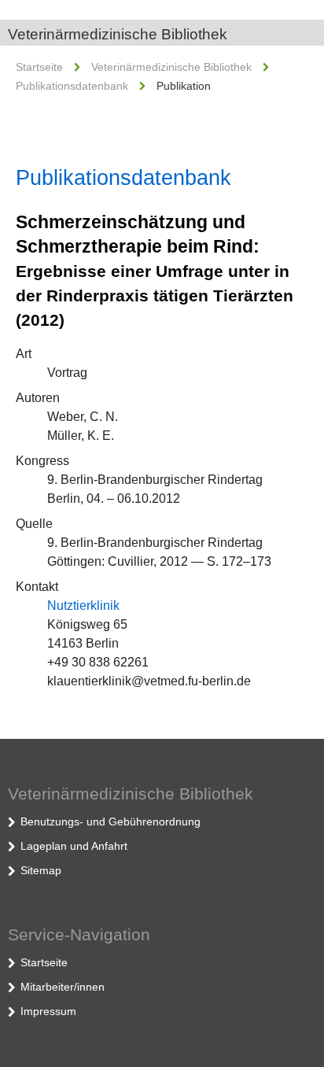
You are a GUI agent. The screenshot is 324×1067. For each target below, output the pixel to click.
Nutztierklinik (83, 605)
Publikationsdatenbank (72, 85)
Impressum (48, 1011)
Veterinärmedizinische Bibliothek (117, 34)
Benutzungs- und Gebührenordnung (110, 821)
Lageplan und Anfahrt (73, 846)
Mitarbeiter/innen (62, 986)
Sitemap (40, 870)
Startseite (39, 67)
